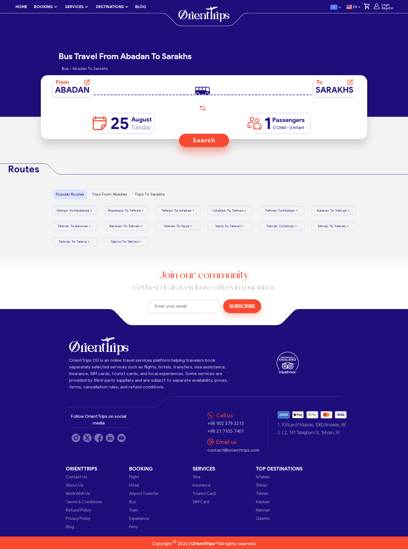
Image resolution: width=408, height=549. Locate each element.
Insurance (201, 485)
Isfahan (263, 476)
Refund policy (78, 510)
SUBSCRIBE (242, 306)
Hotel (134, 485)
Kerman (263, 510)
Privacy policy (78, 518)
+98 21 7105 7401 (225, 431)
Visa (196, 476)
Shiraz (261, 485)
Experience (139, 518)
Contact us (76, 476)
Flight (134, 476)
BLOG (140, 6)
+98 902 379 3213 (225, 423)
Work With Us (78, 493)
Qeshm (263, 518)
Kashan (263, 501)
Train (133, 510)
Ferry (133, 526)
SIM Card (201, 501)
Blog (70, 526)
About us (74, 485)
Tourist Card (204, 493)
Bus (132, 501)
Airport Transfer (143, 493)
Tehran (262, 493)
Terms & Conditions (84, 501)
